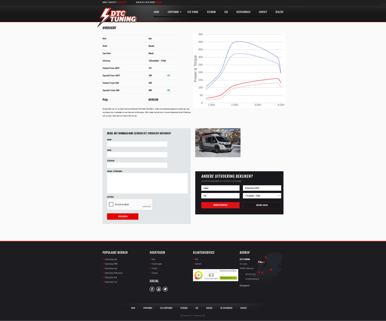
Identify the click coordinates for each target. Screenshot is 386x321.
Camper (155, 272)
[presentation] (130, 204)
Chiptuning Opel (110, 268)
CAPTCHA (110, 197)
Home (156, 12)
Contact (263, 12)
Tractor (154, 268)
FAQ (196, 259)
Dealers (279, 12)
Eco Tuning (192, 12)
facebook (152, 289)
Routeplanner (245, 285)
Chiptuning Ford (110, 281)
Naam (109, 140)
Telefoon (111, 161)
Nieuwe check (262, 205)
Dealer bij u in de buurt (149, 2)
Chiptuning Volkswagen (113, 272)
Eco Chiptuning (166, 308)
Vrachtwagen (157, 263)
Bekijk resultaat (221, 205)
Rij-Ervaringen (226, 308)
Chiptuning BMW (111, 263)
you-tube (158, 289)
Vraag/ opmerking (115, 171)
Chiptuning (173, 12)
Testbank (211, 12)
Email (109, 150)
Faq (226, 12)
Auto (153, 259)
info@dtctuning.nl (252, 278)
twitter (165, 289)
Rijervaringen (243, 12)
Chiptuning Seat (110, 277)
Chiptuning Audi (110, 259)
